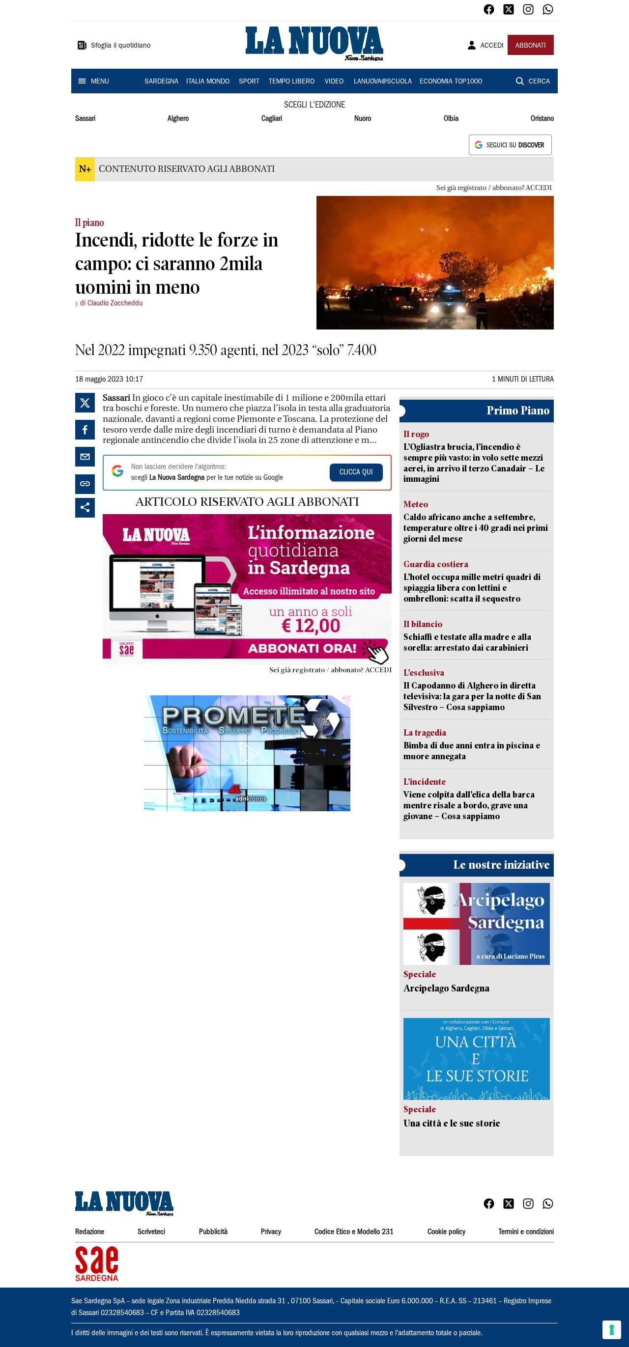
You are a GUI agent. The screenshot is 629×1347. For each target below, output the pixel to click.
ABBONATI (530, 46)
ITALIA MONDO (207, 82)
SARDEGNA (161, 82)
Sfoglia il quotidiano (121, 46)
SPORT (249, 82)
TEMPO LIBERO (291, 82)
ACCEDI (492, 46)
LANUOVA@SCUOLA (383, 82)
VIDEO (334, 82)
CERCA (539, 82)
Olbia (451, 118)
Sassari (85, 118)
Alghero (178, 118)
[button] (247, 753)
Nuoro (362, 118)
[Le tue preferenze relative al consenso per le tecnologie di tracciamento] (611, 1329)
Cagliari (271, 118)
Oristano (542, 118)
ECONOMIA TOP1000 (451, 82)
